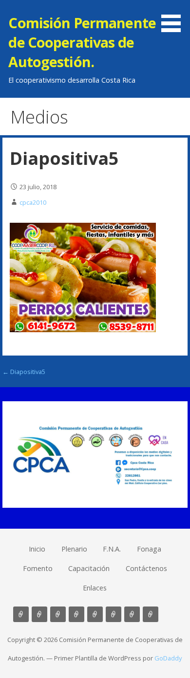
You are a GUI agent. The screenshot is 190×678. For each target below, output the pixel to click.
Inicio (37, 548)
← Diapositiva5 (23, 371)
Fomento (38, 568)
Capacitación (89, 568)
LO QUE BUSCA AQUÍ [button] (169, 614)
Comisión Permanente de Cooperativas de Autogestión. (82, 42)
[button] (174, 17)
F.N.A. (112, 548)
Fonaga (149, 548)
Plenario (74, 548)
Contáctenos (146, 568)
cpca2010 (32, 202)
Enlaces (95, 587)
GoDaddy (168, 658)
